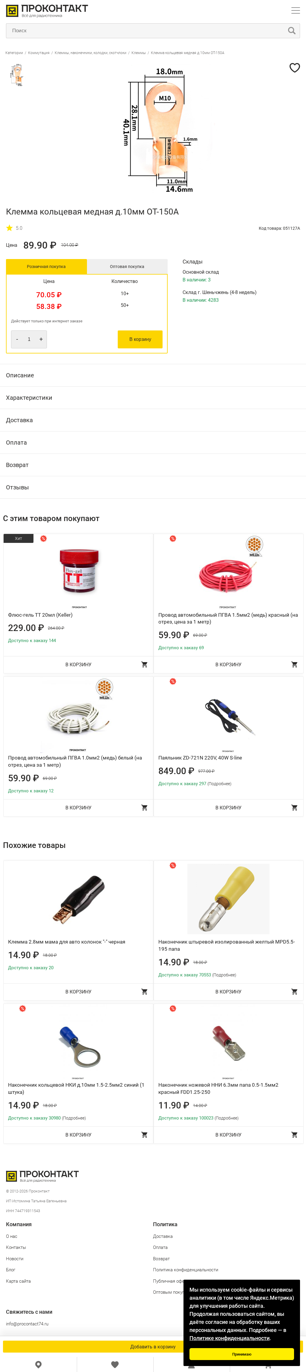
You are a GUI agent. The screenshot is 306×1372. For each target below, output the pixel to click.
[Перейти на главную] (47, 16)
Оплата (160, 1247)
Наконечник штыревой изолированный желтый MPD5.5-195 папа (226, 945)
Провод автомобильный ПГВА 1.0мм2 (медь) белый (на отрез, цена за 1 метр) (75, 761)
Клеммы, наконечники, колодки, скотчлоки (90, 53)
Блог (10, 1270)
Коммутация (39, 53)
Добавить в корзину (153, 1347)
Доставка (163, 1236)
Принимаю (242, 1354)
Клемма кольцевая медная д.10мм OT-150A (187, 53)
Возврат (161, 1258)
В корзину (140, 339)
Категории (14, 53)
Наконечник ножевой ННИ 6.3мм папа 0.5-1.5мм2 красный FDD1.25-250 (218, 1088)
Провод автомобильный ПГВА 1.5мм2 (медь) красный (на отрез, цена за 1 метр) (228, 618)
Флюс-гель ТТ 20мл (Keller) (40, 615)
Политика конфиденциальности (185, 1270)
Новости (14, 1258)
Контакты (16, 1247)
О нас (11, 1236)
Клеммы (138, 53)
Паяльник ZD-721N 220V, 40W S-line (200, 758)
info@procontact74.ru (27, 1324)
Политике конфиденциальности (229, 1338)
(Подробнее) (219, 783)
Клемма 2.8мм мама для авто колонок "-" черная (66, 942)
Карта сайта (18, 1281)
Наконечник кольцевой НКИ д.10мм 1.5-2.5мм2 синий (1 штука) (76, 1088)
